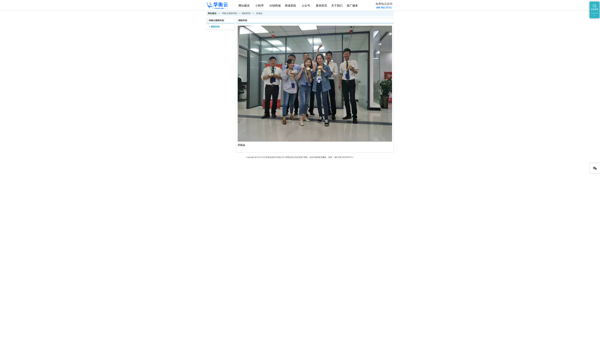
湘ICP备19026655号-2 (344, 157)
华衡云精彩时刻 (230, 13)
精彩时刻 (246, 13)
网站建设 (212, 13)
